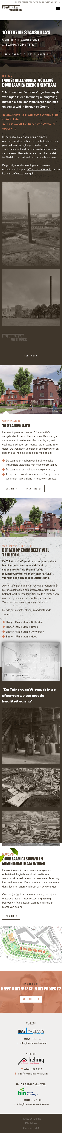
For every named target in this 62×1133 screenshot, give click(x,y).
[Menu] (57, 8)
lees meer (31, 355)
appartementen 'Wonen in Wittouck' (36, 2)
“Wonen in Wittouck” (39, 169)
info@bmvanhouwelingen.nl (33, 1104)
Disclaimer (31, 1123)
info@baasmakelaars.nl (33, 1043)
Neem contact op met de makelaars (28, 54)
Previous (50, 533)
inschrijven (34, 488)
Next (58, 533)
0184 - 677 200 (33, 1100)
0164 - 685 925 (33, 1069)
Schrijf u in (31, 999)
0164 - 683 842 (33, 1038)
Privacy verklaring (31, 1118)
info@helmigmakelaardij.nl (33, 1073)
